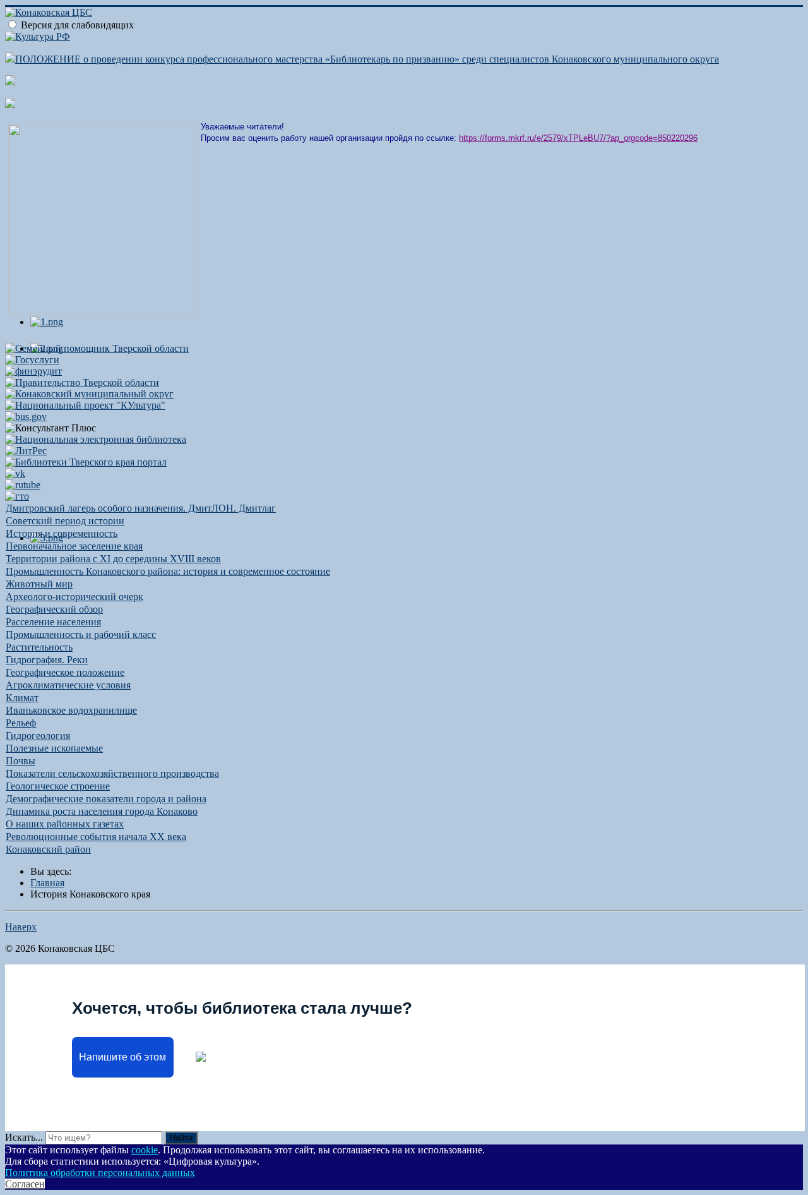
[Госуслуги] (32, 359)
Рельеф (21, 723)
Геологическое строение (58, 786)
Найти (181, 1138)
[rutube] (22, 484)
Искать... (24, 1137)
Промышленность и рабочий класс (81, 634)
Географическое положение (65, 672)
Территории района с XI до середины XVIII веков (113, 558)
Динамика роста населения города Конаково (102, 811)
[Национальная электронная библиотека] (95, 439)
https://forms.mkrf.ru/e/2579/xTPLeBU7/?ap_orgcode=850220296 (578, 138)
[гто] (17, 496)
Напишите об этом (122, 1057)
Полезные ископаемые (54, 748)
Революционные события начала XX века (96, 836)
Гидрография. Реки (47, 659)
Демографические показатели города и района (106, 798)
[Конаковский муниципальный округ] (89, 393)
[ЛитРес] (26, 450)
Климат (22, 697)
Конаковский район (48, 849)
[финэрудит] (33, 371)
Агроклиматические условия (68, 685)
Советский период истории (65, 520)
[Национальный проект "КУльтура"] (85, 405)
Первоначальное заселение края (74, 546)
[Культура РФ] (37, 36)
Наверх (21, 927)
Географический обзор (54, 609)
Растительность (39, 647)
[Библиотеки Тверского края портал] (86, 462)
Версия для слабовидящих (77, 25)
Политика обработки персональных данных (100, 1172)
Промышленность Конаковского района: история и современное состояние (168, 571)
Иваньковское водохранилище (71, 710)
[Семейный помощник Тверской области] (97, 348)
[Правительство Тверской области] (82, 382)
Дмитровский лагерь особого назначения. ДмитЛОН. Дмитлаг (141, 508)
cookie (144, 1149)
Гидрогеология (38, 735)
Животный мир (39, 584)
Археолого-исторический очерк (74, 596)
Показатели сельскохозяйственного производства (112, 773)
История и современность (61, 533)
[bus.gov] (26, 416)
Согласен (25, 1184)
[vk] (15, 473)
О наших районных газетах (65, 824)
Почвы (20, 760)
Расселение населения (53, 621)
